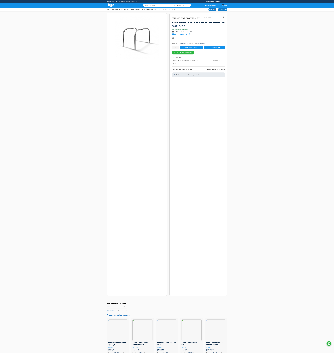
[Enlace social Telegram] (224, 69)
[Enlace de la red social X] (217, 69)
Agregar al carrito (191, 47)
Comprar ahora (214, 47)
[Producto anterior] (222, 17)
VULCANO (180, 63)
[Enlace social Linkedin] (222, 69)
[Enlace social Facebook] (215, 69)
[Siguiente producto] (225, 17)
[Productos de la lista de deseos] (218, 5)
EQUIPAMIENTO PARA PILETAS (185, 17)
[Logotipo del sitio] (111, 5)
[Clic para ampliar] (118, 56)
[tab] (117, 302)
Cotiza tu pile (223, 9)
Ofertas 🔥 (212, 9)
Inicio (173, 17)
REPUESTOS (198, 17)
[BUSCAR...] (189, 5)
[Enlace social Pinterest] (220, 69)
